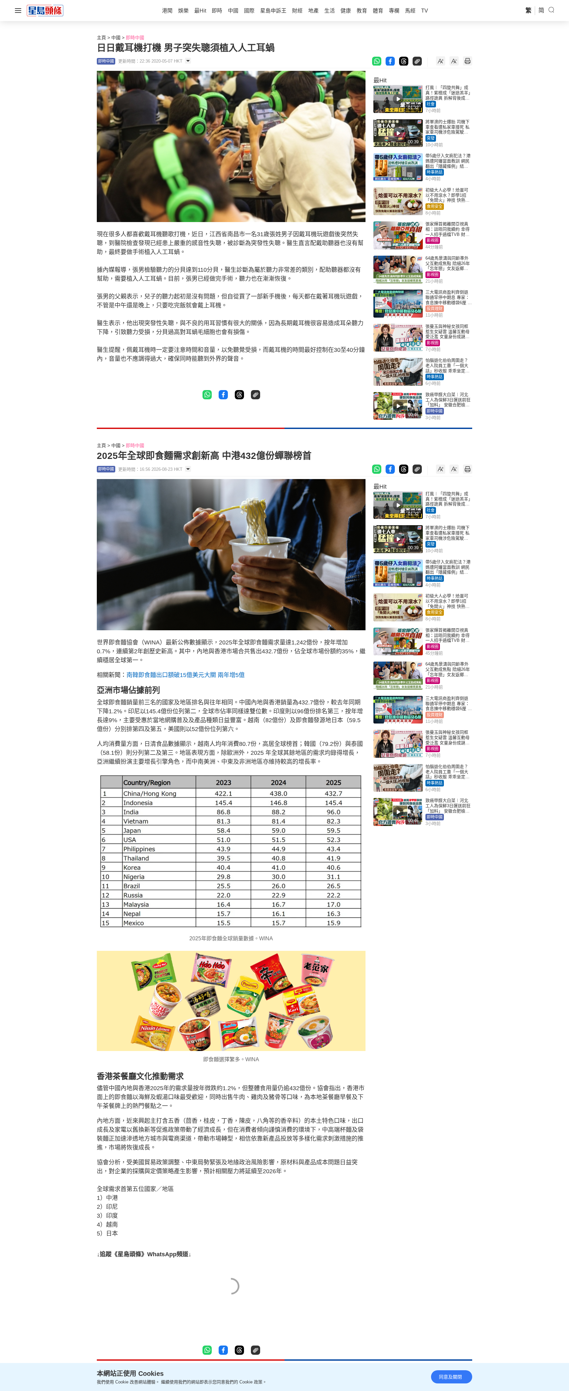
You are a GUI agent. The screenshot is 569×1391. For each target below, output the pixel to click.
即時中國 (135, 37)
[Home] (45, 10)
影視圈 (433, 240)
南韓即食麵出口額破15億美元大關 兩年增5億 (185, 675)
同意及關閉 (450, 1376)
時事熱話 (435, 172)
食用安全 (435, 207)
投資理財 (435, 309)
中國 (116, 37)
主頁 (101, 37)
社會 (431, 104)
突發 (431, 138)
